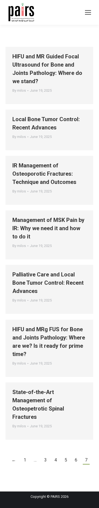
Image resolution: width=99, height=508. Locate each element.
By (19, 90)
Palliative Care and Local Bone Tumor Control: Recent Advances (48, 282)
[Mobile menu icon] (88, 12)
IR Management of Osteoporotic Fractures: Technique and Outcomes (44, 173)
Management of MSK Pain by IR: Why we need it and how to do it (48, 228)
